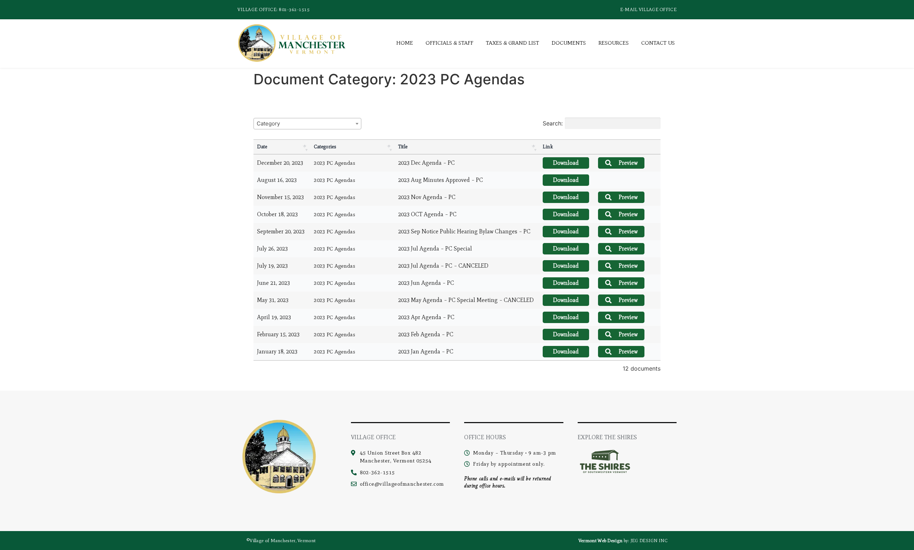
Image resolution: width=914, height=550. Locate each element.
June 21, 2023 (273, 282)
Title (402, 147)
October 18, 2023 (277, 214)
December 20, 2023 (280, 162)
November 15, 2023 (280, 197)
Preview (628, 162)
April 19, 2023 (274, 317)
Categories (325, 147)
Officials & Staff (449, 43)
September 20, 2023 (281, 231)
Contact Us (658, 43)
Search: (553, 123)
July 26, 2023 (272, 248)
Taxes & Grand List (512, 43)
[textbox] (270, 123)
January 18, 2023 (277, 351)
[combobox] (307, 123)
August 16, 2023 (277, 180)
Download (566, 162)
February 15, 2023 (278, 334)
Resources (613, 43)
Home (404, 43)
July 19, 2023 (272, 265)
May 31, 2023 (272, 300)
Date (262, 147)
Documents (569, 43)
